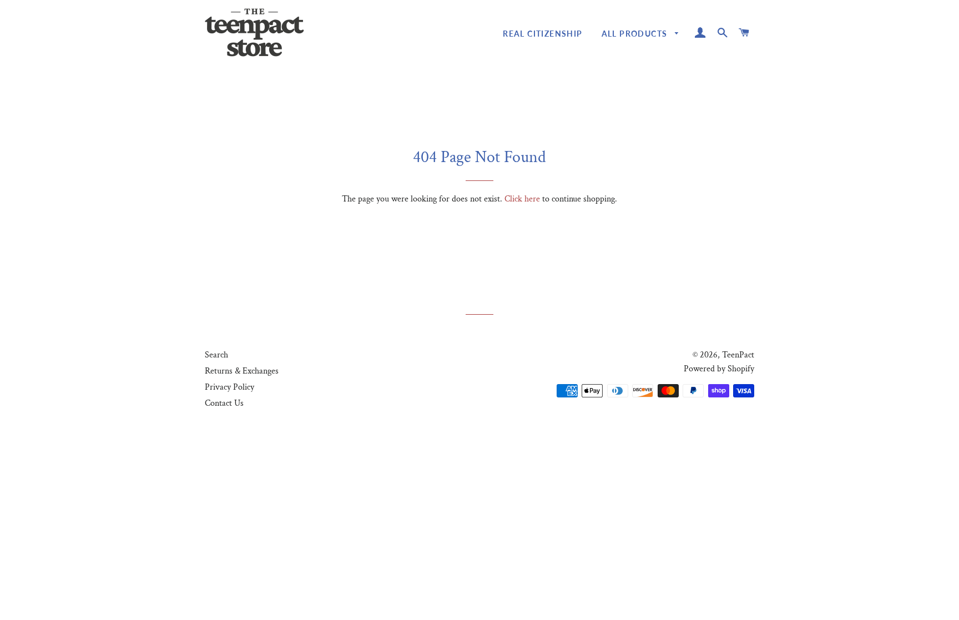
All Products (636, 33)
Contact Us (224, 403)
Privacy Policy (229, 387)
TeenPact (738, 355)
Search (216, 355)
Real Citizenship (542, 33)
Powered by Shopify (719, 369)
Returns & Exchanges (242, 371)
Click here (522, 199)
